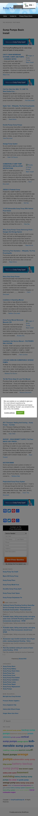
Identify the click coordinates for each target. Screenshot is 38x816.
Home (5, 16)
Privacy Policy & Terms (25, 16)
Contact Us (13, 16)
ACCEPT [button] (20, 413)
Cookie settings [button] (9, 413)
